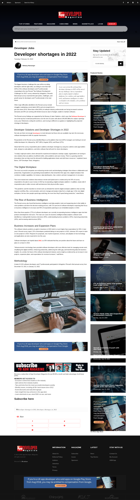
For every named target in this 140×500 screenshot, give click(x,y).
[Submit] (136, 31)
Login (100, 24)
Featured (38, 24)
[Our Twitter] (127, 2)
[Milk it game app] (84, 497)
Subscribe (64, 24)
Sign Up (112, 24)
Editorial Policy (57, 457)
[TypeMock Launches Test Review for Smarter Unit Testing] (108, 249)
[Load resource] (51, 77)
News (75, 24)
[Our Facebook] (123, 2)
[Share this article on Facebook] (32, 421)
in (52, 410)
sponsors (18, 2)
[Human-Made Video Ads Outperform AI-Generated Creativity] (108, 307)
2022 (40, 240)
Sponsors (74, 460)
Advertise (55, 463)
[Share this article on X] (64, 421)
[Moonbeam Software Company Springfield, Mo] (28, 497)
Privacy (54, 470)
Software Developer (78, 116)
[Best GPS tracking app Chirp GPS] (56, 497)
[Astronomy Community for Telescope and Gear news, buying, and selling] (112, 497)
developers (36, 133)
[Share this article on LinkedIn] (32, 425)
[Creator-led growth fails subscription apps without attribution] (108, 221)
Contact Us (113, 453)
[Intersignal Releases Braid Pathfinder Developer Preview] (108, 158)
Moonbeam (25, 461)
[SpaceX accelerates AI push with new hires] (108, 339)
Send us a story (29, 2)
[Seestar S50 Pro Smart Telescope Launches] (108, 88)
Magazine (51, 24)
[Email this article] (32, 430)
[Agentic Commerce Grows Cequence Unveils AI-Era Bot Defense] (108, 379)
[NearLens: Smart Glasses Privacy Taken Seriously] (108, 360)
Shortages (47, 410)
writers (9, 2)
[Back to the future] (2, 2)
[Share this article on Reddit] (64, 425)
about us (55, 453)
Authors (55, 460)
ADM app (113, 460)
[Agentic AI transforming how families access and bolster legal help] (108, 190)
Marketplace (88, 24)
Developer (40, 410)
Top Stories (24, 24)
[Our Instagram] (132, 2)
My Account (113, 457)
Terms (54, 467)
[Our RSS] (137, 2)
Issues (73, 457)
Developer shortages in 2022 (27, 410)
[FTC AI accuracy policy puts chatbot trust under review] (108, 277)
